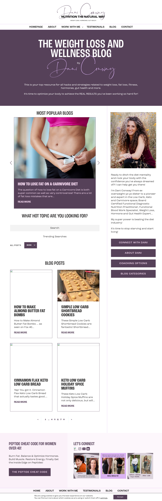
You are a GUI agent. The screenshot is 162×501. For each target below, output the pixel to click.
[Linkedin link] (88, 448)
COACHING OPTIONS (133, 263)
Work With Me (70, 27)
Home (36, 491)
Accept (120, 497)
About (52, 27)
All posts (15, 245)
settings (103, 498)
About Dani (133, 253)
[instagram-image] (86, 466)
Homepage (36, 27)
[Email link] (84, 448)
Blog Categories (133, 274)
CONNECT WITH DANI (133, 242)
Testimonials (95, 27)
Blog (112, 27)
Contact (127, 27)
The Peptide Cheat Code (29, 472)
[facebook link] (75, 448)
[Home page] (81, 12)
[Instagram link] (80, 448)
